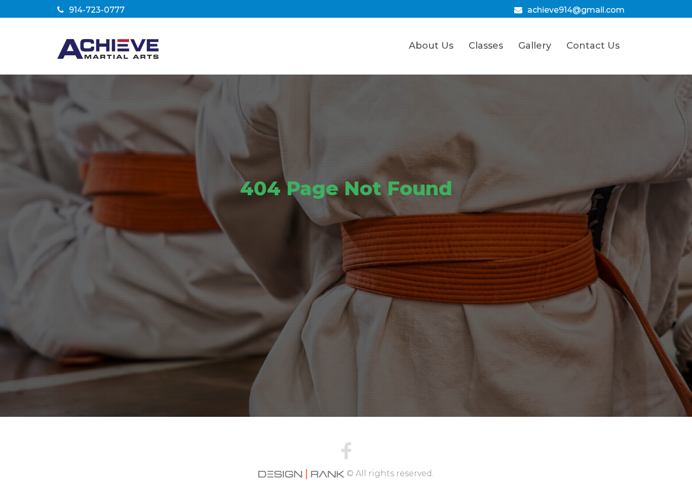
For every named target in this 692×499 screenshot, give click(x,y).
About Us (431, 45)
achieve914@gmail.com (576, 10)
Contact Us (593, 45)
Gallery (534, 45)
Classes (486, 45)
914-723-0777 (97, 10)
